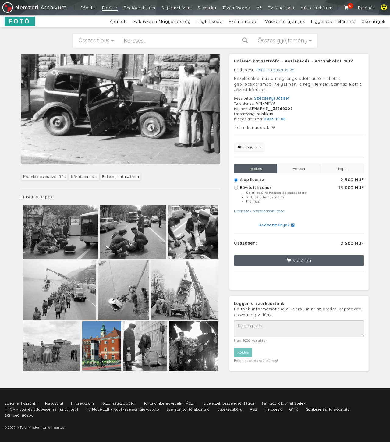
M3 (259, 7)
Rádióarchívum (139, 7)
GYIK (293, 409)
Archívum (40, 7)
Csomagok (373, 21)
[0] (346, 7)
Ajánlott (118, 21)
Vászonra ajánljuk (285, 21)
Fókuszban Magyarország (162, 21)
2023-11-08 (275, 119)
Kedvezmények (275, 225)
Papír (342, 168)
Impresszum (82, 403)
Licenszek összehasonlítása (259, 211)
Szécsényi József (272, 98)
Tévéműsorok (236, 7)
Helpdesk (273, 409)
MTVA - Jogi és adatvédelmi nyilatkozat (42, 409)
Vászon (299, 168)
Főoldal (88, 7)
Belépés (366, 7)
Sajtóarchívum (176, 7)
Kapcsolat (54, 403)
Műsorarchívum (316, 7)
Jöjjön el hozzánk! (21, 403)
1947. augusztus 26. (276, 69)
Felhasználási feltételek (284, 403)
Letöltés (255, 168)
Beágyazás (251, 147)
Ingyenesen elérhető (333, 21)
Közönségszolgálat (118, 403)
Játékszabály (229, 409)
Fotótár (110, 7)
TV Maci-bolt (281, 7)
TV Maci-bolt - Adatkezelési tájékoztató (122, 409)
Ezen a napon (244, 21)
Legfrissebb (210, 21)
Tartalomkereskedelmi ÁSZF (170, 403)
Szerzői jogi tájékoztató (188, 409)
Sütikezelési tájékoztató (328, 409)
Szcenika (207, 7)
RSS (253, 409)
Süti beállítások (19, 415)
